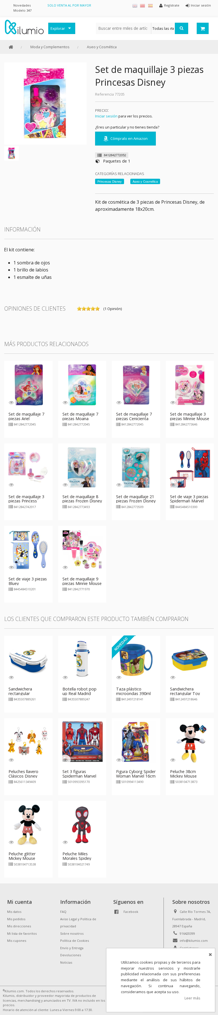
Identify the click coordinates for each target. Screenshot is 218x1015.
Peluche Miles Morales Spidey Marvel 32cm (76, 858)
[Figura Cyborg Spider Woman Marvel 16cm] (136, 742)
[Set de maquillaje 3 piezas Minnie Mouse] (190, 384)
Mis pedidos (16, 919)
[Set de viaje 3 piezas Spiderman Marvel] (190, 467)
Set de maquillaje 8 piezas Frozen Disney (82, 499)
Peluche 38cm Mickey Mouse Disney (183, 776)
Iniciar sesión (106, 116)
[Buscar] (181, 28)
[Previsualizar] (11, 402)
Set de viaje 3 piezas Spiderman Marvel (189, 499)
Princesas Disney (109, 181)
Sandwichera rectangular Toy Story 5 (185, 693)
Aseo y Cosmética (102, 46)
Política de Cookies (74, 940)
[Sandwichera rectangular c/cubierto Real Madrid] (28, 659)
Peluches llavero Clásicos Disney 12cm (23, 776)
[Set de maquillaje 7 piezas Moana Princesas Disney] (82, 384)
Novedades (22, 5)
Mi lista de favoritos (22, 933)
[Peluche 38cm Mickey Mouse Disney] (190, 742)
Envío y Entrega (71, 948)
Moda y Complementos (50, 46)
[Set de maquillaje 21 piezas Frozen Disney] (136, 467)
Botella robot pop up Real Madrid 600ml (79, 693)
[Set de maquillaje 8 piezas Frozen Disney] (82, 467)
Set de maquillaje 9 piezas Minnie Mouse (82, 581)
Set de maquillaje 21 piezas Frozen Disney (136, 499)
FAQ (63, 911)
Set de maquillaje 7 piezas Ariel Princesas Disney (26, 418)
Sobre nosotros (71, 933)
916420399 (187, 933)
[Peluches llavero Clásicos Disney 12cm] (28, 742)
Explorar (58, 28)
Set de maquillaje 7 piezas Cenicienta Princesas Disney (134, 418)
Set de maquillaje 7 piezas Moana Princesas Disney (80, 418)
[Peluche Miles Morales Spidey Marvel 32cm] (82, 824)
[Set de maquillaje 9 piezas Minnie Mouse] (82, 549)
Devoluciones (70, 955)
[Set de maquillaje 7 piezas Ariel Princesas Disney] (28, 384)
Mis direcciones (19, 926)
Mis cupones (16, 940)
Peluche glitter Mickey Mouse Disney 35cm (22, 858)
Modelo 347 (22, 10)
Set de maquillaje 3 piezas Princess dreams (26, 501)
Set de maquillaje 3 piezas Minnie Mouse (189, 416)
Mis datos (14, 911)
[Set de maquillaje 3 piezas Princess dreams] (28, 467)
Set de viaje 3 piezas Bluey (28, 581)
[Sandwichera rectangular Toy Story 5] (190, 659)
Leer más (192, 998)
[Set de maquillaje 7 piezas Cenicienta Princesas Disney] (136, 384)
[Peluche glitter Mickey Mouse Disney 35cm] (28, 824)
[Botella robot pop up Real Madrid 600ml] (82, 659)
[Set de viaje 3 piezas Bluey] (28, 549)
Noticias (66, 962)
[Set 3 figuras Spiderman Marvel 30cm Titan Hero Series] (82, 742)
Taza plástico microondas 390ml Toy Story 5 (133, 693)
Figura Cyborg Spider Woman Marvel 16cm (136, 774)
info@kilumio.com (194, 940)
